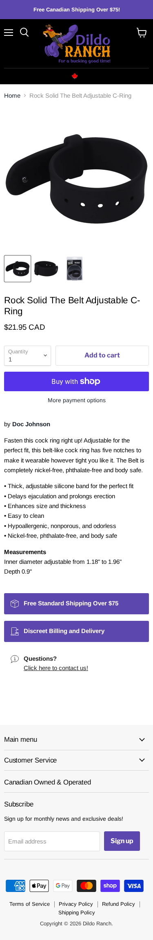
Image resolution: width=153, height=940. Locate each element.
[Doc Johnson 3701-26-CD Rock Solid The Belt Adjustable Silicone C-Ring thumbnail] (17, 269)
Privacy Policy (76, 904)
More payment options (77, 400)
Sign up (122, 841)
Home (12, 95)
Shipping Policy (76, 912)
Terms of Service (29, 904)
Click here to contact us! (56, 667)
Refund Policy (118, 904)
